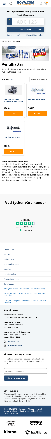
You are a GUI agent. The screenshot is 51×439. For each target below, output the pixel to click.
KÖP (13, 113)
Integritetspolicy (10, 274)
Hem (3, 41)
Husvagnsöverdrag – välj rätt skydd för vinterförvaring (24, 289)
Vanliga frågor (9, 259)
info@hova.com (15, 345)
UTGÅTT (37, 113)
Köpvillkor (7, 269)
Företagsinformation (11, 279)
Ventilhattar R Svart (12, 137)
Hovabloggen (9, 284)
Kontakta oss (9, 249)
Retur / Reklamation (11, 264)
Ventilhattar (16, 41)
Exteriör (8, 41)
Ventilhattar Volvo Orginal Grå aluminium (13, 100)
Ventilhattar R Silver (36, 99)
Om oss (7, 254)
